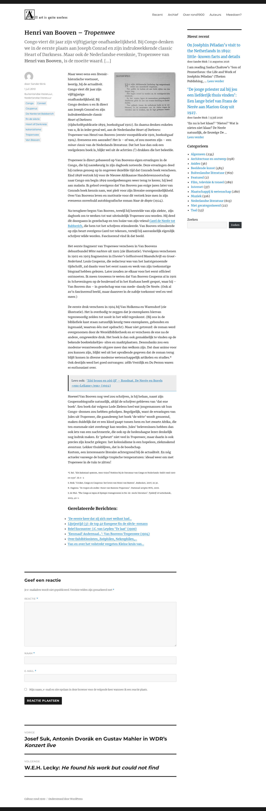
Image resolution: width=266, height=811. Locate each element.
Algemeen (198, 154)
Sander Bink (38, 83)
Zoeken (192, 219)
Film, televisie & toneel (207, 182)
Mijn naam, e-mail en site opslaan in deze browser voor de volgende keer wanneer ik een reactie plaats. (88, 689)
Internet (197, 187)
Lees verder (215, 81)
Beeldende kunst (203, 168)
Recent (157, 14)
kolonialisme (33, 129)
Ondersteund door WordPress (65, 799)
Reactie (31, 598)
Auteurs (215, 14)
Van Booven (33, 139)
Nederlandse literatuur (37, 97)
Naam (29, 653)
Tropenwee (32, 134)
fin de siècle (33, 118)
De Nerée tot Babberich (40, 113)
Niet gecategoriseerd (206, 205)
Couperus (31, 108)
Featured (197, 177)
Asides (195, 163)
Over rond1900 (193, 14)
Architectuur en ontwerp (208, 159)
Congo (29, 103)
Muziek (196, 196)
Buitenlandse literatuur (38, 94)
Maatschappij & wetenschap (211, 191)
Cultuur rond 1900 (34, 799)
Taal (194, 210)
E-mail (30, 671)
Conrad (41, 103)
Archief (173, 14)
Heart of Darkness (36, 124)
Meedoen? (234, 14)
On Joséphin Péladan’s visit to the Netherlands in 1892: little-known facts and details (213, 51)
